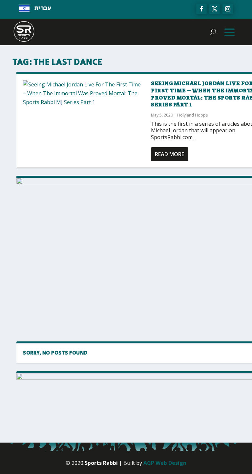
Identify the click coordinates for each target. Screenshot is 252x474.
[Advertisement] (73, 288)
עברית (42, 8)
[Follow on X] (214, 9)
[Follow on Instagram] (227, 9)
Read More (169, 154)
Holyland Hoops (192, 115)
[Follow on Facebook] (201, 9)
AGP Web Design (164, 462)
